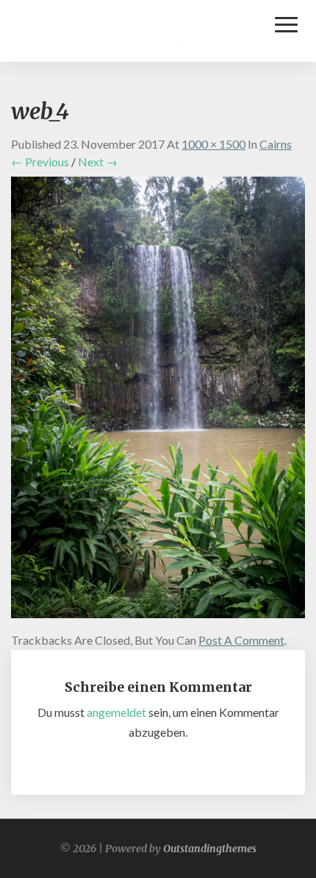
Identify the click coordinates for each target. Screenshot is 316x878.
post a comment (241, 640)
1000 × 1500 (213, 144)
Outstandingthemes (209, 848)
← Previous (40, 162)
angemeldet (116, 712)
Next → (98, 162)
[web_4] (158, 401)
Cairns (275, 144)
